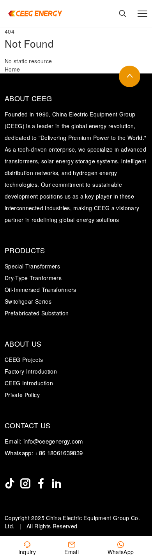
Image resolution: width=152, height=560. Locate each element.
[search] (122, 13)
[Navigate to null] (10, 483)
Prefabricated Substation (37, 313)
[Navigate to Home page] (35, 13)
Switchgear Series (28, 301)
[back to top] (129, 76)
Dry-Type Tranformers (33, 278)
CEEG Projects (24, 359)
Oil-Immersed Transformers (40, 289)
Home (12, 69)
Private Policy (22, 395)
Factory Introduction (31, 371)
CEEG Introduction (29, 383)
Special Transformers (32, 266)
